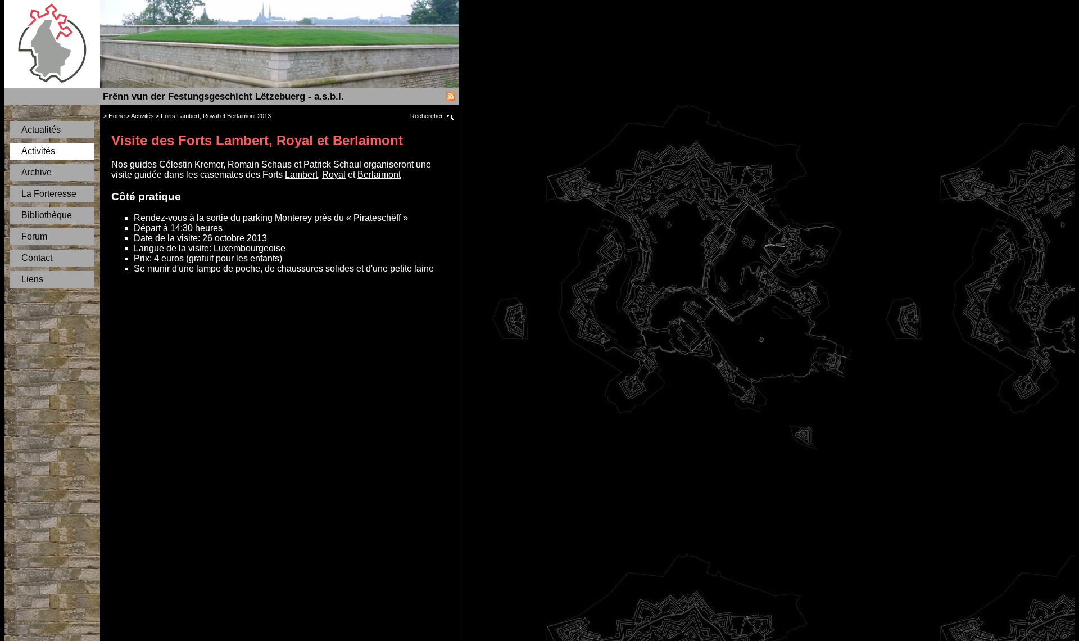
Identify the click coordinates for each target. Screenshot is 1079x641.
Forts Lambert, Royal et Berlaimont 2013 (216, 115)
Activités (38, 151)
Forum (34, 236)
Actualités (41, 129)
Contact (36, 258)
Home (116, 115)
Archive (36, 172)
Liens (32, 279)
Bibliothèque (46, 215)
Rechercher (426, 115)
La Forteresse (48, 193)
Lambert (301, 174)
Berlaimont (379, 174)
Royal (334, 174)
